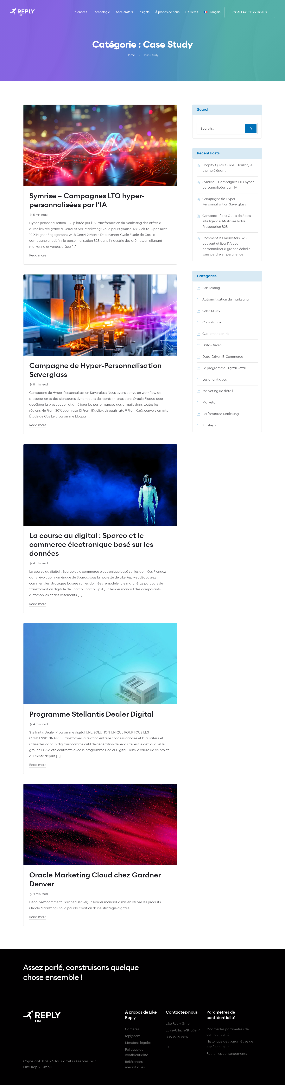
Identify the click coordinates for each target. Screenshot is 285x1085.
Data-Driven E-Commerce (222, 356)
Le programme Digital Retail (224, 368)
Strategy (209, 425)
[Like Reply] (22, 12)
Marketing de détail (217, 391)
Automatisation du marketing (225, 299)
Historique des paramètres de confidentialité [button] (229, 1044)
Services (81, 12)
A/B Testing (211, 288)
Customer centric (216, 333)
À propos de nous (167, 12)
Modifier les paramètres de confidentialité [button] (227, 1032)
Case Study (211, 311)
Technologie (101, 12)
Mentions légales (138, 1042)
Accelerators (124, 12)
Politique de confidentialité (136, 1052)
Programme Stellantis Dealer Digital (91, 714)
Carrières (132, 1029)
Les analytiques (214, 379)
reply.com (132, 1036)
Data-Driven (212, 345)
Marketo (208, 402)
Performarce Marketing (220, 414)
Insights (144, 12)
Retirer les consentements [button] (226, 1053)
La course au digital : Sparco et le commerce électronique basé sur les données (91, 545)
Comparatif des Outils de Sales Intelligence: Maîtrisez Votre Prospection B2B (226, 221)
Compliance (211, 322)
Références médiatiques (135, 1064)
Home (131, 55)
